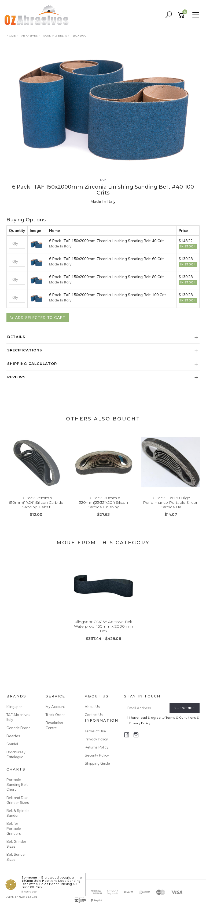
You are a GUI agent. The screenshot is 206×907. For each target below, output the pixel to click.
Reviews (16, 377)
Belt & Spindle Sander (18, 813)
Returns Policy (96, 747)
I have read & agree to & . (164, 720)
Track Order (55, 714)
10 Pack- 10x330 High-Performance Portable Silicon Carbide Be (170, 502)
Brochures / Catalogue (15, 754)
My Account (55, 706)
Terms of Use (95, 731)
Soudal (12, 744)
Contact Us (94, 714)
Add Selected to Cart (39, 317)
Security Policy (97, 755)
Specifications (24, 350)
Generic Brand (18, 728)
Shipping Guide (97, 763)
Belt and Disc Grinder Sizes (17, 800)
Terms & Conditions (180, 717)
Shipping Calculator (32, 363)
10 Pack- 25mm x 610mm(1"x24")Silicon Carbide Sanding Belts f (36, 502)
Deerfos (13, 736)
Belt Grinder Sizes (16, 843)
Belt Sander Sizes (16, 856)
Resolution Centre (54, 725)
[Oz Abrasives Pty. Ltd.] (38, 14)
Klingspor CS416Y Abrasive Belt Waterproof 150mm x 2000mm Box (103, 626)
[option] (103, 109)
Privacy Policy (96, 739)
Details (16, 336)
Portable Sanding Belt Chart (17, 784)
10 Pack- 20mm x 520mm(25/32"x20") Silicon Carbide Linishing (103, 502)
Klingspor (14, 706)
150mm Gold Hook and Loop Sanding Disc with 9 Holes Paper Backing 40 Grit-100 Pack (50, 884)
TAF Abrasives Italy (18, 717)
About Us (92, 706)
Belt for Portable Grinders (13, 828)
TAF (103, 180)
